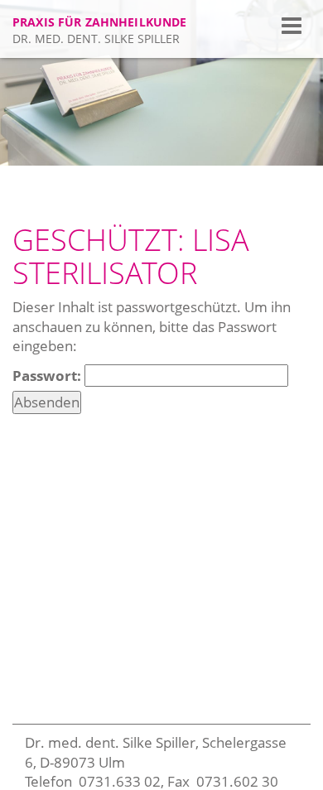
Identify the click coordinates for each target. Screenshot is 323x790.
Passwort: (48, 375)
